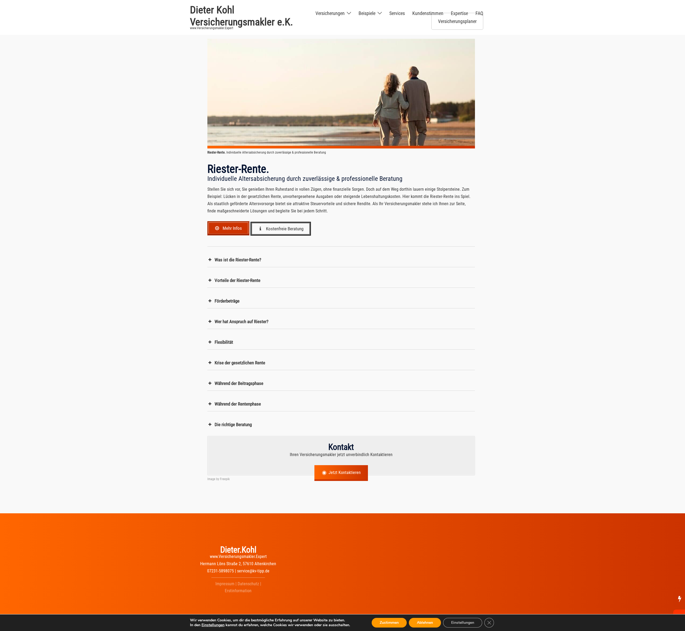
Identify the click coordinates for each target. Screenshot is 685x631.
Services (397, 13)
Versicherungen (330, 13)
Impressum (224, 583)
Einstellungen (212, 625)
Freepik (225, 479)
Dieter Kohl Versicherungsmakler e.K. (241, 16)
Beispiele (367, 13)
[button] (341, 260)
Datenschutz (248, 583)
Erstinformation (238, 590)
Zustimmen (389, 622)
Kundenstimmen (427, 13)
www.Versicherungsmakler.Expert (238, 556)
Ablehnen (425, 622)
